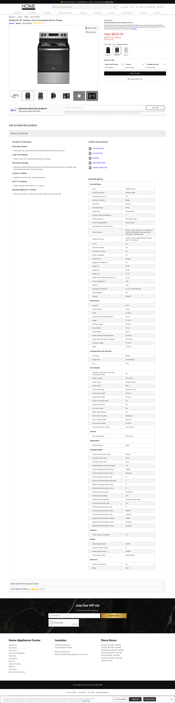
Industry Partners (127, 13)
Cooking (19, 17)
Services (111, 13)
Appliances (18, 13)
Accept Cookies (150, 699)
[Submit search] (114, 7)
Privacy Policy (82, 692)
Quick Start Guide (99, 163)
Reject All (135, 699)
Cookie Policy (86, 701)
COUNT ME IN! (114, 616)
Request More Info (136, 79)
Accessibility (91, 692)
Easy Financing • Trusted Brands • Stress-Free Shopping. (88, 2)
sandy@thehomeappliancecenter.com (73, 654)
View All (92, 96)
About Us (143, 13)
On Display (32, 13)
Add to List (92, 32)
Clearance (47, 13)
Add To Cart (135, 73)
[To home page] (28, 7)
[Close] (172, 699)
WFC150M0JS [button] (27, 23)
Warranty (96, 158)
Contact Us (157, 13)
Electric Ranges (35, 17)
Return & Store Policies (17, 672)
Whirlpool (11, 23)
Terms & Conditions (71, 692)
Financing (83, 13)
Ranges (26, 17)
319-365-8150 (65, 652)
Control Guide (98, 153)
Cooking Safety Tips (100, 167)
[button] (122, 7)
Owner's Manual (98, 148)
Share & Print (92, 28)
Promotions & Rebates (65, 13)
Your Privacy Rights (119, 699)
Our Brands (97, 13)
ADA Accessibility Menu (102, 692)
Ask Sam (155, 108)
